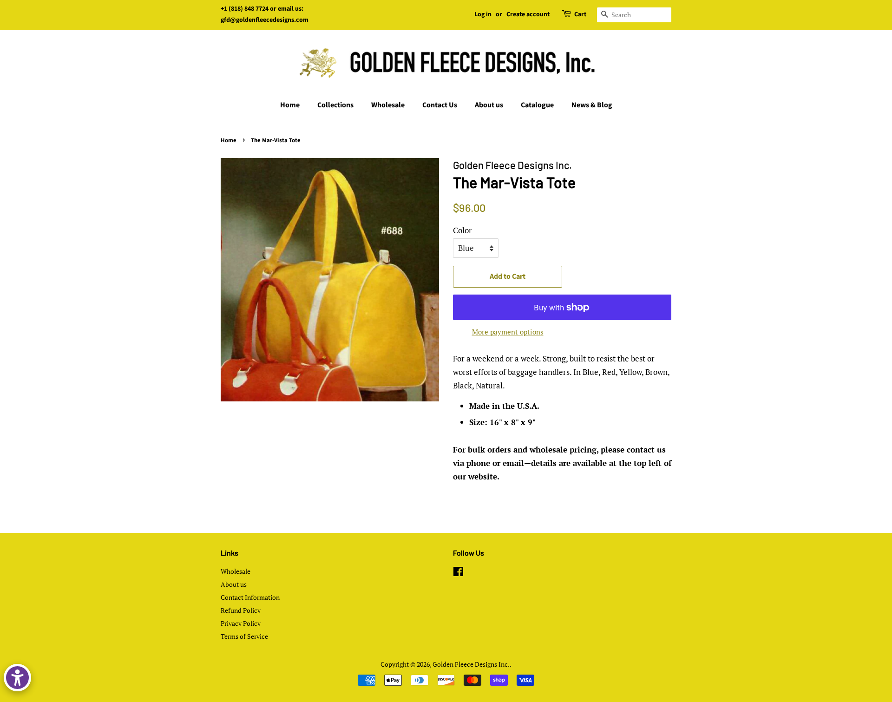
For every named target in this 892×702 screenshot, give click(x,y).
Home (290, 105)
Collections (335, 105)
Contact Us (439, 105)
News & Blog (591, 105)
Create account (528, 14)
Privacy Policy (241, 623)
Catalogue (537, 105)
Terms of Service (244, 636)
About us (489, 105)
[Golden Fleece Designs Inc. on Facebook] (458, 573)
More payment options (508, 331)
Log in (483, 14)
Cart (580, 14)
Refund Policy (241, 610)
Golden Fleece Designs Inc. (471, 664)
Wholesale (388, 105)
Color (462, 230)
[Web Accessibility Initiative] (17, 677)
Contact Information (250, 597)
